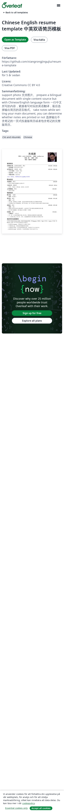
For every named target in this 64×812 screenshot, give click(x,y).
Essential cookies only (16, 808)
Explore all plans (32, 320)
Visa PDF (10, 48)
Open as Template (15, 39)
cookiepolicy (28, 803)
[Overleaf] (12, 5)
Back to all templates (15, 12)
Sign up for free (32, 313)
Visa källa (39, 39)
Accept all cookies (41, 808)
